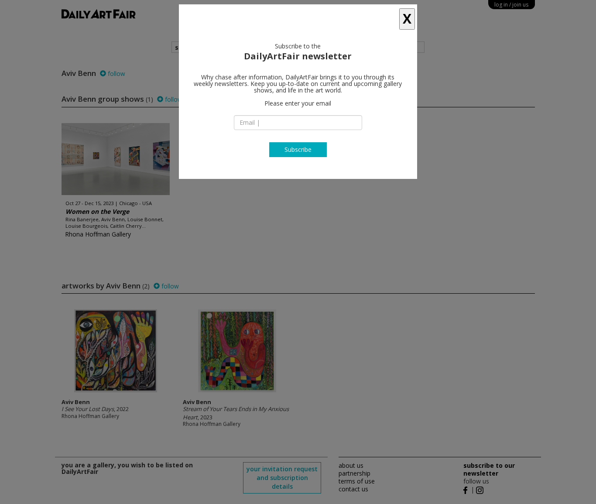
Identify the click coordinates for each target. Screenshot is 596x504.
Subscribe (298, 149)
